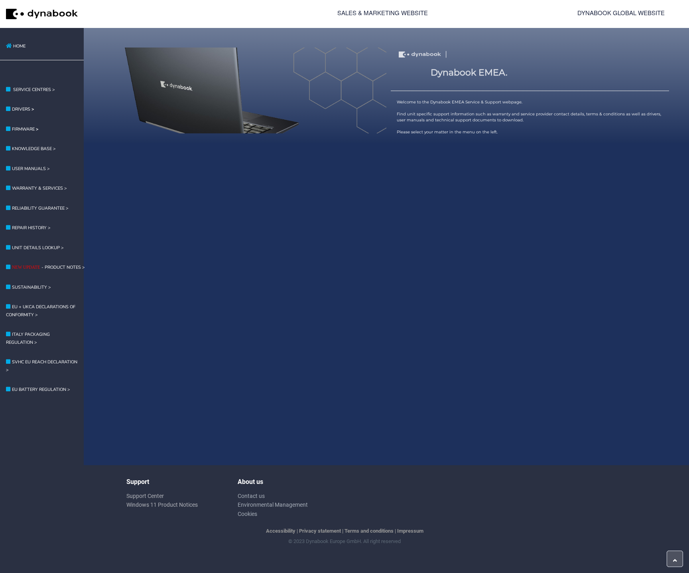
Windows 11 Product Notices (162, 505)
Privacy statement (320, 531)
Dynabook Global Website (621, 12)
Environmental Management (273, 505)
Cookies (247, 514)
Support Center (145, 496)
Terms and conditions (369, 531)
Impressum (410, 531)
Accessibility (280, 531)
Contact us (251, 496)
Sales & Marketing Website (382, 12)
